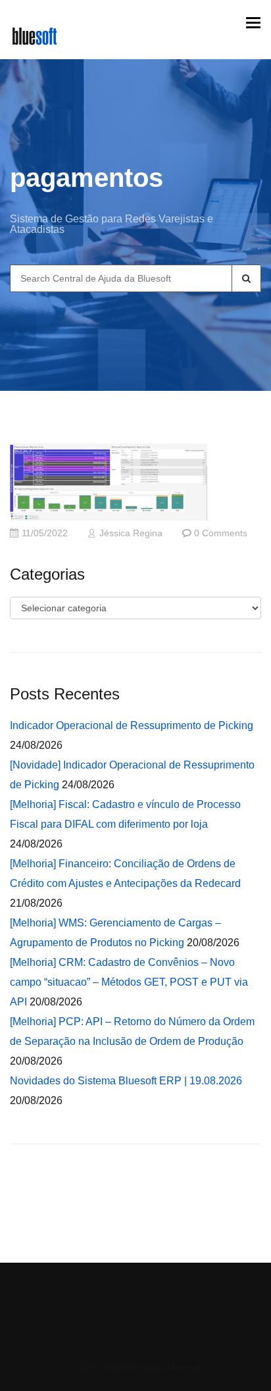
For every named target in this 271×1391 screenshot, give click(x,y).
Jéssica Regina (130, 533)
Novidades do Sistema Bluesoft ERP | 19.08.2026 (126, 1080)
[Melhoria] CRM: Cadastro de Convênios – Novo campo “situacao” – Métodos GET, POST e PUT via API (129, 982)
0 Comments (220, 533)
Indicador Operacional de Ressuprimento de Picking (131, 725)
